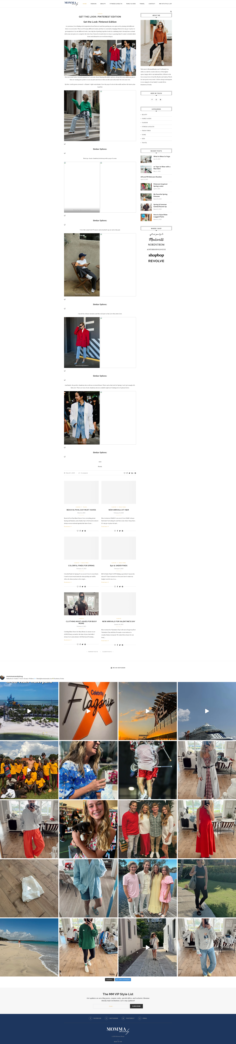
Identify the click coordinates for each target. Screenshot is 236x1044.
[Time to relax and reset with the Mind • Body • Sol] (29, 947)
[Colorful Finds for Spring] (81, 548)
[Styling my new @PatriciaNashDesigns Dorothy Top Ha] (29, 888)
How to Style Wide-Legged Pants (160, 216)
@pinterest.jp (85, 294)
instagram (169, 79)
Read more (67, 526)
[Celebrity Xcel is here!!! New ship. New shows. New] (147, 711)
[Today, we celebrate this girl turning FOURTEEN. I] (88, 829)
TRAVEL (142, 3)
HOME (85, 3)
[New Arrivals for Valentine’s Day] (118, 603)
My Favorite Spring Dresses (160, 195)
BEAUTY (103, 3)
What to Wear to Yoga (161, 156)
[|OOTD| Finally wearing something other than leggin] (29, 829)
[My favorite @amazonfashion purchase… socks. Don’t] (88, 947)
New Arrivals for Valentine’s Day (118, 621)
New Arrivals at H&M (119, 510)
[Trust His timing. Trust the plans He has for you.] (147, 770)
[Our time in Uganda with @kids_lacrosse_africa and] (29, 770)
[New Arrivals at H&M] (118, 492)
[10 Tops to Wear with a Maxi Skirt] (146, 169)
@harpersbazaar (85, 442)
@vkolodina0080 (85, 138)
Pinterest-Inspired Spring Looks (160, 185)
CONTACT (152, 3)
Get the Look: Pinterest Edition (100, 16)
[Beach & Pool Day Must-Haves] (81, 492)
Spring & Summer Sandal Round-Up (160, 205)
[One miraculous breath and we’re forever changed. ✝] (147, 888)
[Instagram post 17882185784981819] (88, 888)
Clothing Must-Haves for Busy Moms (81, 622)
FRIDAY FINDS (122, 507)
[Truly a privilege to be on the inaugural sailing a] (88, 711)
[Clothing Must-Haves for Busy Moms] (81, 603)
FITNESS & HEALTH (116, 3)
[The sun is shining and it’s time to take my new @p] (147, 947)
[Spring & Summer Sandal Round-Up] (146, 207)
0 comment (84, 473)
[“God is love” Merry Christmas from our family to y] (147, 829)
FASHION (93, 3)
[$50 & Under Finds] (118, 548)
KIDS (143, 138)
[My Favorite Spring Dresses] (146, 197)
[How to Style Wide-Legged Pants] (146, 217)
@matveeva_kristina (85, 210)
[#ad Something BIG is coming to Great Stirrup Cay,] (29, 711)
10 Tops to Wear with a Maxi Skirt (161, 168)
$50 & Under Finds (118, 566)
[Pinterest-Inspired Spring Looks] (146, 186)
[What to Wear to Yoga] (146, 159)
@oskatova (85, 365)
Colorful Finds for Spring (81, 566)
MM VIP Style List (165, 3)
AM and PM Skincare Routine (151, 177)
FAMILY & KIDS (131, 3)
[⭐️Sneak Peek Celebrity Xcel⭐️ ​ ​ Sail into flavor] (88, 770)
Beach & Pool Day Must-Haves (81, 510)
